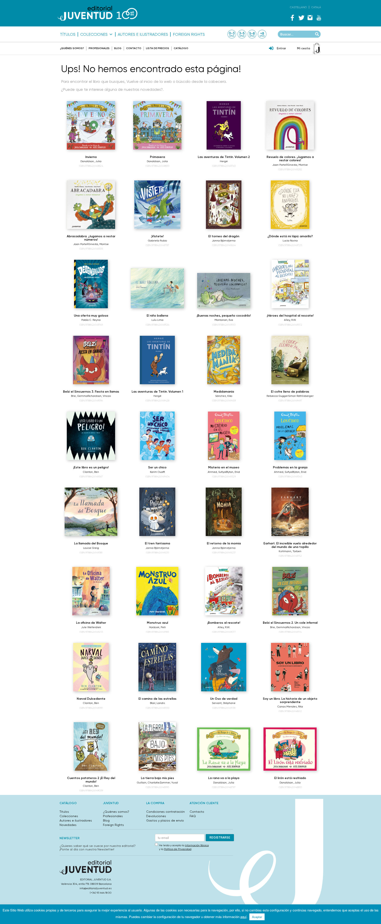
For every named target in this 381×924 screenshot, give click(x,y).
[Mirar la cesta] (316, 48)
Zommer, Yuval (169, 782)
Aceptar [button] (257, 917)
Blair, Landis (157, 703)
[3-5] (242, 34)
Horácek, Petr (157, 627)
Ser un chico (157, 467)
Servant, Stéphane (223, 703)
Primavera (157, 157)
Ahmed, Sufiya (217, 471)
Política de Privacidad (177, 849)
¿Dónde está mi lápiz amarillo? (290, 236)
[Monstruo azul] (157, 591)
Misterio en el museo (223, 467)
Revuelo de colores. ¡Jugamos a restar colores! (290, 158)
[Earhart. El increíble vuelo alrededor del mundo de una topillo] (290, 511)
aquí (243, 916)
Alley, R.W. (290, 319)
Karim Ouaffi (157, 471)
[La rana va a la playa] (224, 749)
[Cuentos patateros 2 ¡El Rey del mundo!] (91, 746)
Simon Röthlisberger (301, 395)
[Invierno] (91, 125)
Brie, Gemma (79, 395)
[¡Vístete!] (157, 204)
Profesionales (99, 48)
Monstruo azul (157, 623)
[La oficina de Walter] (91, 591)
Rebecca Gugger (277, 395)
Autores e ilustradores (143, 34)
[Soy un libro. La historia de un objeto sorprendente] (290, 667)
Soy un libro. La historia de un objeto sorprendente (290, 700)
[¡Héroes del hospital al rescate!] (290, 284)
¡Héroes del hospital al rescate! (290, 315)
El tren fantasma (157, 543)
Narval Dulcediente (91, 699)
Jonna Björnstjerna (223, 240)
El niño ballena (157, 315)
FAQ (193, 816)
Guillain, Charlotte (148, 782)
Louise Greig (91, 547)
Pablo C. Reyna (91, 319)
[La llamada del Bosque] (90, 511)
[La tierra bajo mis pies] (157, 746)
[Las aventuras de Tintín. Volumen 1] (157, 360)
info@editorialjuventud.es (96, 888)
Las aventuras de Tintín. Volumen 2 (224, 157)
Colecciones (94, 34)
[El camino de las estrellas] (157, 667)
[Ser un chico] (157, 435)
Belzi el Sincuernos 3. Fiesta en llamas (91, 391)
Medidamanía (224, 391)
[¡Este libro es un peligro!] (91, 435)
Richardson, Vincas (99, 395)
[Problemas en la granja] (290, 435)
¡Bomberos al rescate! (223, 623)
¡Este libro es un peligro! (91, 467)
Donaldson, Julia (90, 161)
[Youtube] (318, 17)
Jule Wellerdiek (91, 627)
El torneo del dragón (223, 236)
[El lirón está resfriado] (290, 749)
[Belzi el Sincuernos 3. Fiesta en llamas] (91, 360)
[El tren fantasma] (157, 511)
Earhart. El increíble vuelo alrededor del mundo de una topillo (290, 545)
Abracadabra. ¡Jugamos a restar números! (91, 237)
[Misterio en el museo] (224, 435)
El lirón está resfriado (290, 778)
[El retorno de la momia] (223, 511)
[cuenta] (271, 48)
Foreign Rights (189, 34)
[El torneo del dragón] (224, 204)
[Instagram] (310, 17)
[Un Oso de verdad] (224, 667)
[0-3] (232, 34)
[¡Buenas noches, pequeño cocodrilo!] (224, 291)
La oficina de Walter (91, 623)
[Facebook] (292, 17)
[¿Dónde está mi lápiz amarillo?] (290, 204)
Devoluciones (156, 816)
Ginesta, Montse (297, 164)
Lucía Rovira (290, 240)
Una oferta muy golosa (91, 315)
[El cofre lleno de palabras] (290, 360)
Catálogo (181, 48)
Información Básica (197, 845)
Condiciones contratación (165, 811)
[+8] (262, 34)
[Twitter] (301, 17)
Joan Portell (279, 164)
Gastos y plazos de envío (165, 820)
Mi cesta (303, 48)
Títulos (67, 34)
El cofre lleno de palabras (290, 391)
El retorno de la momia (224, 543)
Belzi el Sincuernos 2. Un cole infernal (290, 623)
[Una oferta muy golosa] (91, 284)
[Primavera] (157, 125)
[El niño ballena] (157, 288)
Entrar (281, 48)
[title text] (97, 13)
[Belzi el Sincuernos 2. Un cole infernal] (290, 591)
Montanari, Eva (224, 319)
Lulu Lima (157, 319)
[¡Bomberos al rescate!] (224, 591)
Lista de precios (157, 48)
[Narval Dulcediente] (91, 667)
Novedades (68, 825)
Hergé (224, 161)
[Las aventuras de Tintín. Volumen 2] (223, 125)
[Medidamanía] (224, 360)
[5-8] (252, 34)
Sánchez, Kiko (223, 395)
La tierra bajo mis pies (157, 778)
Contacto (133, 48)
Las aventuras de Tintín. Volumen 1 (157, 391)
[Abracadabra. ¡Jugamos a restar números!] (91, 204)
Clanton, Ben (91, 471)
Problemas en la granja (290, 467)
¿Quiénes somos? (72, 48)
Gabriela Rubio (157, 240)
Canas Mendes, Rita (290, 706)
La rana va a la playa (223, 778)
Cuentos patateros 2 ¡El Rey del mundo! (91, 779)
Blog (117, 48)
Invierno (91, 157)
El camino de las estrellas (157, 699)
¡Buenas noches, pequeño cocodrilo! (224, 315)
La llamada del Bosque (91, 543)
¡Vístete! (157, 236)
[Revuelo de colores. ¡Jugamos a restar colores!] (290, 125)
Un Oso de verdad (223, 699)
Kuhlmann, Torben (290, 551)
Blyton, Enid (233, 471)
